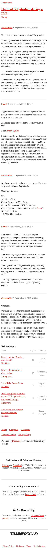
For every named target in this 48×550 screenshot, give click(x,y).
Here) (39, 208)
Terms (29, 546)
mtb (9, 377)
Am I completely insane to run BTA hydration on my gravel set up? (13, 396)
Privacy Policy (24, 434)
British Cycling (12, 131)
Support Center (37, 515)
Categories (13, 429)
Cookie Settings (39, 546)
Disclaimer (20, 546)
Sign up (5, 465)
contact (5, 518)
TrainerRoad (6, 3)
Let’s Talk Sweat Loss (12, 383)
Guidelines (25, 429)
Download (17, 465)
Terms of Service (8, 434)
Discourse (16, 441)
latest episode (30, 494)
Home (4, 429)
